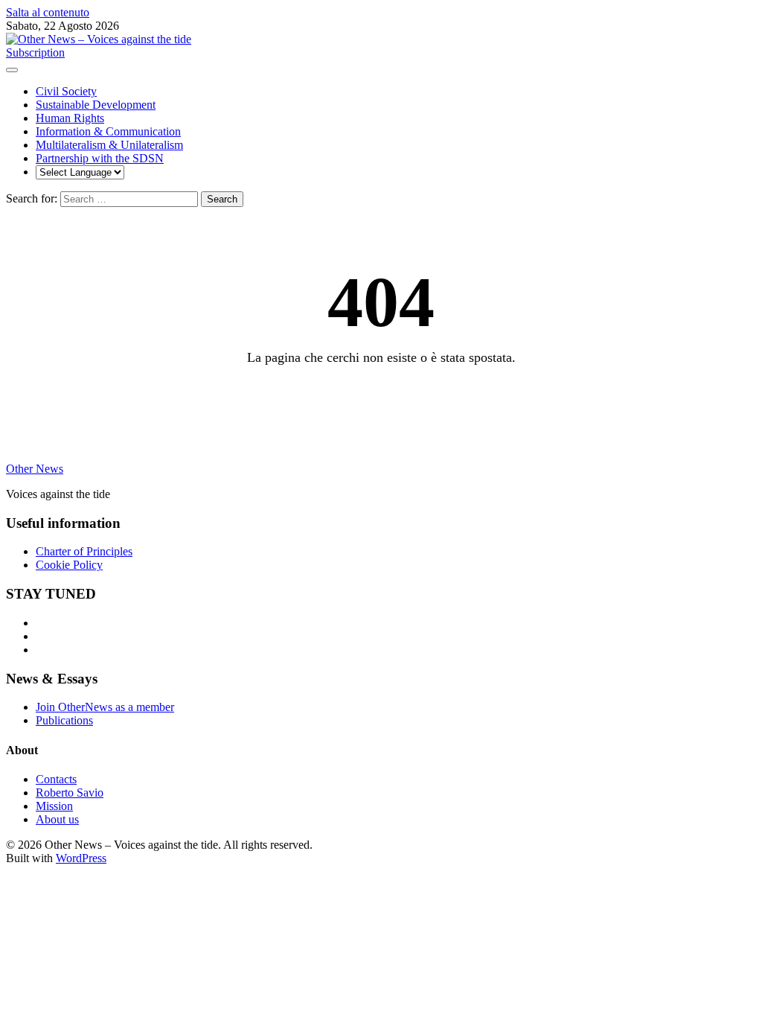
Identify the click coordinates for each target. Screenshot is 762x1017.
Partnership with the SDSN (100, 158)
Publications (64, 720)
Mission (54, 806)
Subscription (35, 52)
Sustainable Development (96, 104)
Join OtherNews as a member (105, 707)
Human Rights (70, 118)
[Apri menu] (12, 70)
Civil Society (66, 91)
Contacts (56, 779)
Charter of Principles (84, 551)
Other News (34, 468)
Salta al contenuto (47, 12)
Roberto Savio (69, 792)
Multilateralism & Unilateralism (109, 144)
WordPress (81, 858)
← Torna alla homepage (381, 396)
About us (57, 819)
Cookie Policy (69, 564)
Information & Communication (108, 131)
